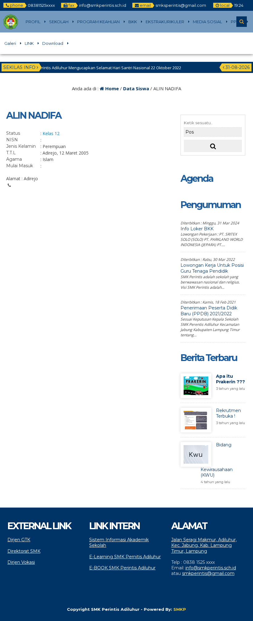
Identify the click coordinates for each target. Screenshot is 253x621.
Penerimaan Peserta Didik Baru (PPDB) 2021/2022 (208, 311)
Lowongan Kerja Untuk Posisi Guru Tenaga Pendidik (212, 268)
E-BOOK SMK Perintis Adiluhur (122, 568)
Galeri (10, 43)
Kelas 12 (51, 133)
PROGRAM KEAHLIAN (98, 21)
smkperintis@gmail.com (208, 573)
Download (52, 43)
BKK (132, 21)
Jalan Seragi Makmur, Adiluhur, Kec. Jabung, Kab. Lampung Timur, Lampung (204, 545)
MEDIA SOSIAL (207, 21)
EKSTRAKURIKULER (165, 21)
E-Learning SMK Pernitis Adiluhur (125, 556)
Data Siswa (136, 88)
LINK (29, 43)
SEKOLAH (58, 21)
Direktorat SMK (23, 551)
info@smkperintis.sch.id (210, 568)
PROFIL (33, 21)
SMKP (179, 609)
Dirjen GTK (18, 539)
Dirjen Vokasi (21, 562)
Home (111, 88)
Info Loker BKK (197, 229)
